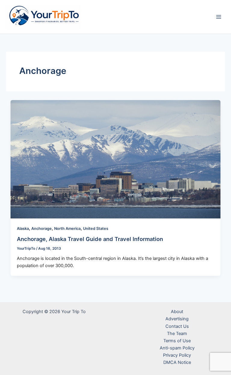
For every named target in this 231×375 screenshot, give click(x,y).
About (177, 311)
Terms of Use (177, 340)
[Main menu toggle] (218, 17)
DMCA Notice (177, 362)
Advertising (177, 319)
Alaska (23, 228)
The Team (177, 333)
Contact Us (177, 326)
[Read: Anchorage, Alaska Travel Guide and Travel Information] (116, 159)
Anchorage (41, 228)
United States (95, 228)
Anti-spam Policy (177, 348)
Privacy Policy (177, 355)
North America (67, 228)
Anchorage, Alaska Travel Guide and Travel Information (90, 239)
